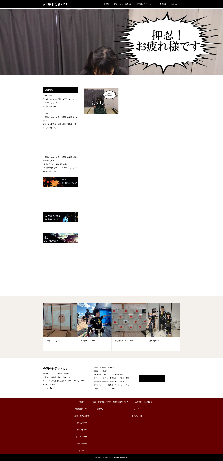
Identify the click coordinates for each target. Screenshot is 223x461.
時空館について (81, 409)
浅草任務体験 (82, 430)
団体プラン (101, 409)
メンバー (137, 409)
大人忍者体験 (82, 423)
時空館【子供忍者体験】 (82, 416)
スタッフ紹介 (138, 416)
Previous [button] (39, 328)
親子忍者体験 (82, 444)
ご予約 (151, 378)
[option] (60, 327)
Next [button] (184, 328)
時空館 (106, 4)
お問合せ (174, 4)
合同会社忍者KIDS (55, 4)
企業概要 (163, 4)
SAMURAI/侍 (82, 437)
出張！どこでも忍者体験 (123, 4)
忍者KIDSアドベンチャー (145, 4)
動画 (82, 450)
